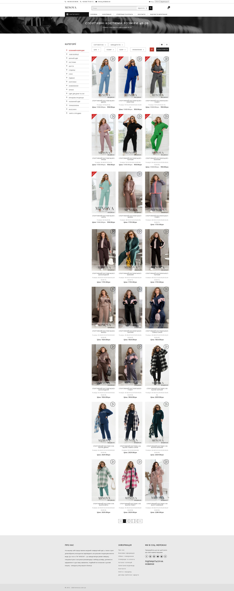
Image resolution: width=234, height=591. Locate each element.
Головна (93, 14)
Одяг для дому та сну (76, 94)
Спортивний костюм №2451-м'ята (103, 216)
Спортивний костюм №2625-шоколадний (103, 389)
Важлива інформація (126, 553)
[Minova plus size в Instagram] (150, 556)
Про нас (121, 550)
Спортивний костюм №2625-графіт (130, 389)
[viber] (165, 556)
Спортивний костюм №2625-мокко (103, 331)
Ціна (95, 50)
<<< (120, 521)
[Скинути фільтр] (152, 49)
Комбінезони (73, 86)
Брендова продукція (76, 97)
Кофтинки (72, 82)
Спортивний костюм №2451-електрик (130, 101)
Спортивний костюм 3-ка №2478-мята (103, 504)
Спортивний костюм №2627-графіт (157, 216)
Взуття (71, 66)
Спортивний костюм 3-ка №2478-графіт (130, 504)
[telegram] (161, 556)
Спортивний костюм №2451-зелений (157, 158)
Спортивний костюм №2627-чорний (157, 274)
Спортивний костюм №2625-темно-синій (157, 331)
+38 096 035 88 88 (72, 1)
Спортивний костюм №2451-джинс (103, 101)
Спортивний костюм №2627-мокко (130, 216)
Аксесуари (72, 109)
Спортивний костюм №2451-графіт (157, 101)
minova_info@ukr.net (104, 1)
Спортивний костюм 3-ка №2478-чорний (157, 389)
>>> (140, 521)
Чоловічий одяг (74, 101)
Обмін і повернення (126, 556)
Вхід (152, 1)
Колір (121, 50)
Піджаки (72, 78)
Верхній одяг (73, 58)
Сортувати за (98, 45)
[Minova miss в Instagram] (154, 556)
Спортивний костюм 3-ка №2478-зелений (157, 446)
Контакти (141, 14)
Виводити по (116, 45)
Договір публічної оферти (128, 575)
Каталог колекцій (125, 562)
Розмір (109, 50)
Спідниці (72, 70)
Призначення (137, 50)
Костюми (72, 62)
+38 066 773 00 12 (87, 1)
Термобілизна (74, 105)
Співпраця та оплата (124, 14)
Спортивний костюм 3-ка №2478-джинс (103, 446)
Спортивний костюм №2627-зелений (130, 274)
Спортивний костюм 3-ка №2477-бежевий (157, 504)
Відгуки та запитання (158, 14)
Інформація (106, 14)
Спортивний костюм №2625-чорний (130, 331)
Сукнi (71, 74)
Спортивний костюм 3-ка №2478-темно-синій (130, 446)
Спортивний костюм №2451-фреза (103, 158)
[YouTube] (157, 556)
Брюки (71, 90)
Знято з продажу (75, 113)
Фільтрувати (162, 49)
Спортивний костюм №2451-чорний (130, 158)
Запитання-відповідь (126, 565)
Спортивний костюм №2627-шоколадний (103, 274)
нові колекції (74, 54)
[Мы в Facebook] (146, 556)
